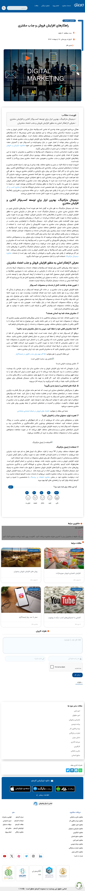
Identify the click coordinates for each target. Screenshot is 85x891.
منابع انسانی (76, 755)
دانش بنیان (76, 737)
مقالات (36, 6)
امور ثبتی (77, 711)
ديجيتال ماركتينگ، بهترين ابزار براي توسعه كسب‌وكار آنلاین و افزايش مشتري (42, 119)
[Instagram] (33, 856)
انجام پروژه (56, 6)
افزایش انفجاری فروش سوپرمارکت (68, 573)
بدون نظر (69, 45)
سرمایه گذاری (75, 742)
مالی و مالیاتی (75, 751)
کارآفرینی (77, 746)
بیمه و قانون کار (75, 728)
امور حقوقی (76, 715)
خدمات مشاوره (66, 6)
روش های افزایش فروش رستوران (26, 571)
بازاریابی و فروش (69, 20)
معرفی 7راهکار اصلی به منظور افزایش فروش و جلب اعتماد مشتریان (46, 123)
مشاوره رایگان (45, 6)
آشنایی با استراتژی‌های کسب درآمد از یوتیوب (64, 617)
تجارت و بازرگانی (74, 733)
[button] (80, 770)
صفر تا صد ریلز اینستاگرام (28, 617)
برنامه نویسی (75, 724)
